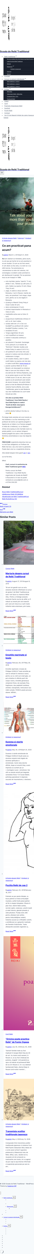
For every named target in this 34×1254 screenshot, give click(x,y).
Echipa (5, 1226)
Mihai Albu (9, 91)
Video (6, 101)
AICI (23, 467)
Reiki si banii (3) (5, 505)
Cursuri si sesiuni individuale (11, 1217)
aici (24, 453)
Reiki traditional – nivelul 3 (13, 86)
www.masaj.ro (25, 363)
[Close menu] (0, 1193)
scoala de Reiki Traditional (15, 496)
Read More (11, 611)
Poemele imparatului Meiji (13, 106)
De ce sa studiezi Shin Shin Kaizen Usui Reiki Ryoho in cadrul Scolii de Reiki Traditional (20, 60)
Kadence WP (11, 1186)
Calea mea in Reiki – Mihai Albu (14, 94)
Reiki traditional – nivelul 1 (13, 81)
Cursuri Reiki (10, 568)
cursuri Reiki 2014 (11, 494)
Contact (7, 113)
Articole (9, 63)
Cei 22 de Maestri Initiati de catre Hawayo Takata (18, 116)
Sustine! (7, 108)
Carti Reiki (9, 1034)
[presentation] (18, 543)
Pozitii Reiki (8, 111)
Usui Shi (13, 499)
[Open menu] (2, 173)
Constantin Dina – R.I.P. (12, 96)
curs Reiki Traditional (10, 492)
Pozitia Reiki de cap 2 (16, 885)
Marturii (9, 74)
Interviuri (9, 71)
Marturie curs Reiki (6, 511)
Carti (6, 103)
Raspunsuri (10, 1206)
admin (6, 255)
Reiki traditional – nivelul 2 (13, 84)
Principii (7, 76)
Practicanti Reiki (11, 99)
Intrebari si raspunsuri (15, 69)
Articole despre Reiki (9, 238)
